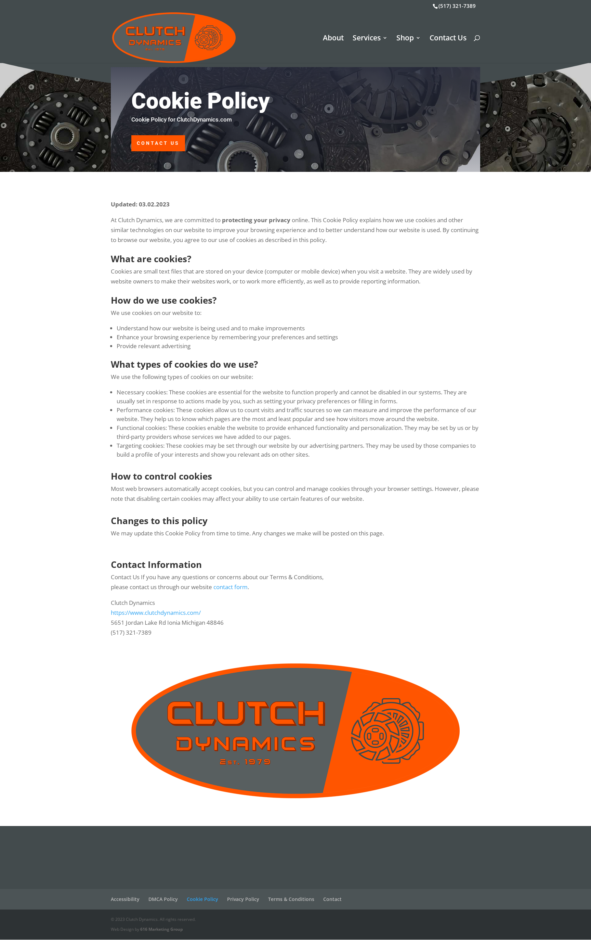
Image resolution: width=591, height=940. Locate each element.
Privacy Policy (243, 899)
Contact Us (448, 38)
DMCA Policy (163, 899)
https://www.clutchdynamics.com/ (156, 613)
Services (367, 38)
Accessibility (125, 899)
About (333, 38)
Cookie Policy (202, 899)
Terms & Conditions (291, 899)
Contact (332, 899)
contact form (230, 587)
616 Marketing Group (161, 929)
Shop (405, 38)
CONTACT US (158, 143)
